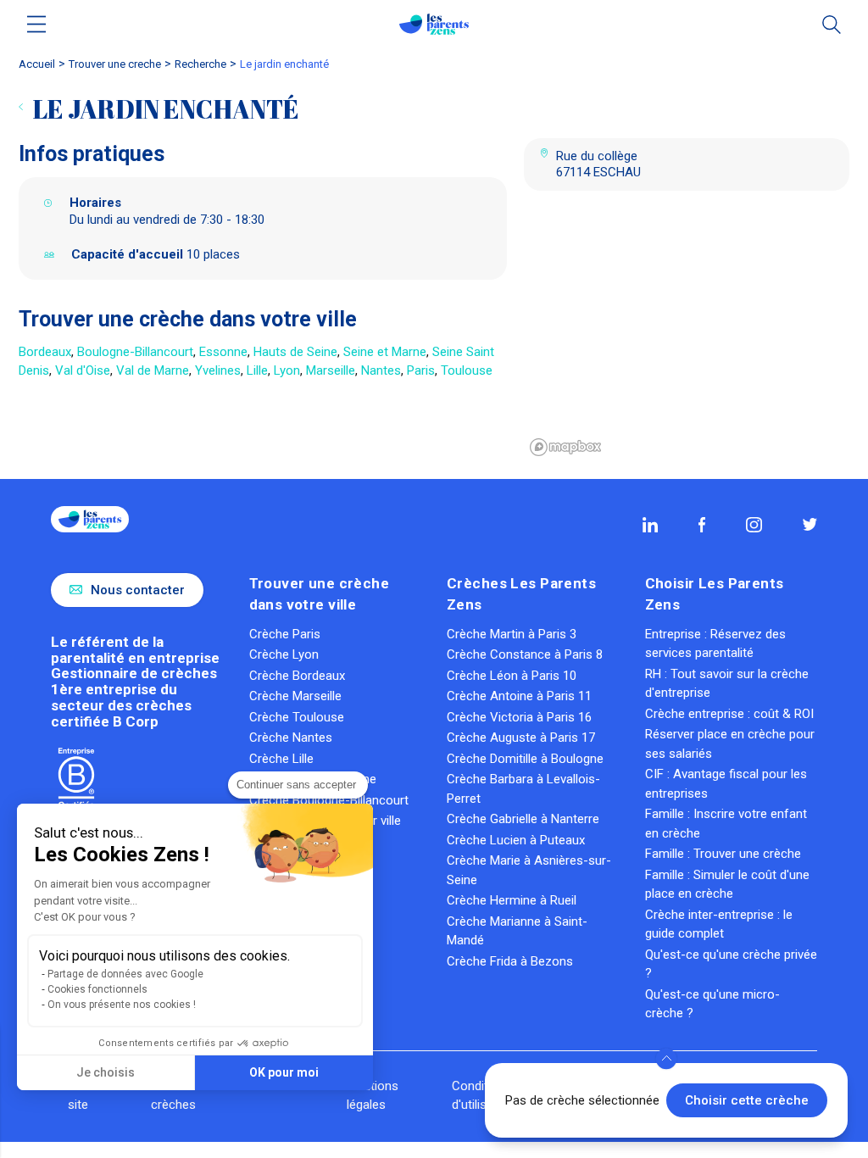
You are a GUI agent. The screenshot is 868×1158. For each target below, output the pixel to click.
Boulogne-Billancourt (135, 351)
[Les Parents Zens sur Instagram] (753, 524)
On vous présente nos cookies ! (121, 1004)
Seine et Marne (384, 351)
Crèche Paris (284, 634)
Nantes (381, 370)
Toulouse (466, 370)
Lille (257, 370)
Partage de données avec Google (125, 974)
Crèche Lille (281, 758)
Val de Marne (152, 370)
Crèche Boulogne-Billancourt (329, 800)
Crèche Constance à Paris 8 (525, 654)
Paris (421, 370)
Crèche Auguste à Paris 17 (521, 737)
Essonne (223, 351)
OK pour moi (284, 1072)
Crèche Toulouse (296, 717)
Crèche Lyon (284, 654)
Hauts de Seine (295, 351)
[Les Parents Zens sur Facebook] (702, 524)
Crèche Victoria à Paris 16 (519, 717)
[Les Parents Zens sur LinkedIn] (650, 524)
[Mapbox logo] (566, 447)
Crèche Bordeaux (297, 675)
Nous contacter (138, 590)
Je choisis (105, 1072)
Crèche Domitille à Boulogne (525, 758)
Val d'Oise (82, 370)
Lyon (287, 370)
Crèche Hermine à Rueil (511, 900)
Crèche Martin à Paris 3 (511, 634)
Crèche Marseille (295, 696)
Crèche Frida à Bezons (510, 961)
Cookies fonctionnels (97, 989)
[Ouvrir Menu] (37, 24)
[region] (686, 335)
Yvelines (218, 370)
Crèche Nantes (290, 737)
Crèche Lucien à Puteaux (516, 840)
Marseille (330, 370)
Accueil (37, 64)
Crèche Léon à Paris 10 (511, 675)
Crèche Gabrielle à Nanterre (523, 819)
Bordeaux (45, 351)
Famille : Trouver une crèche (723, 853)
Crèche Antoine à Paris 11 (519, 696)
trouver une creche (115, 64)
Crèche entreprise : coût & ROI (729, 713)
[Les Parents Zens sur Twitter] (810, 524)
